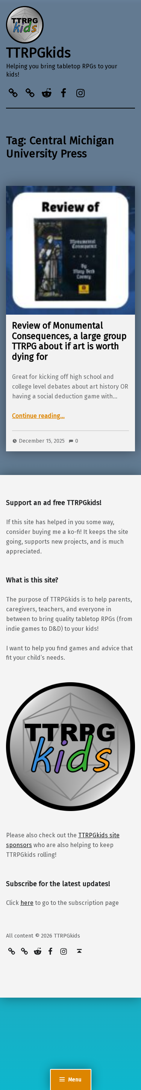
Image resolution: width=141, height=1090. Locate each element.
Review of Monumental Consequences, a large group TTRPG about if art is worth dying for (69, 341)
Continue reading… (38, 415)
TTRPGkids (38, 53)
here (26, 902)
